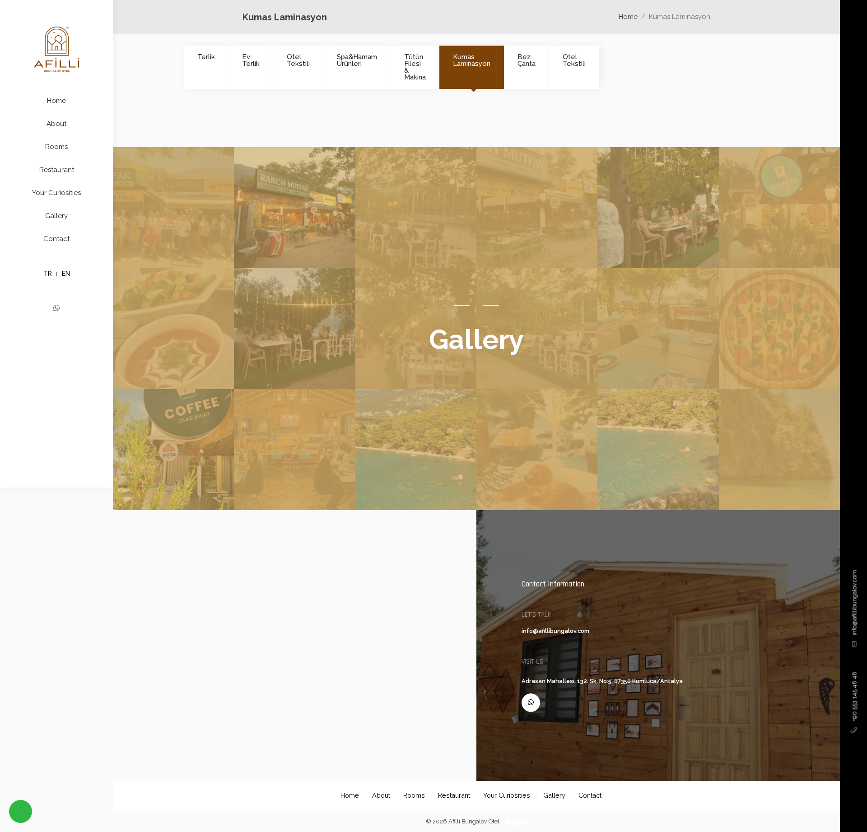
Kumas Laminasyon (471, 60)
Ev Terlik (251, 60)
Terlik (206, 57)
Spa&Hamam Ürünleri (357, 60)
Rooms (56, 147)
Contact (56, 239)
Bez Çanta (526, 60)
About (56, 124)
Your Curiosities (56, 193)
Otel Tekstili (298, 60)
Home (56, 101)
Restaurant (56, 170)
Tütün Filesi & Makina (415, 67)
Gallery (56, 216)
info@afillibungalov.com (854, 603)
